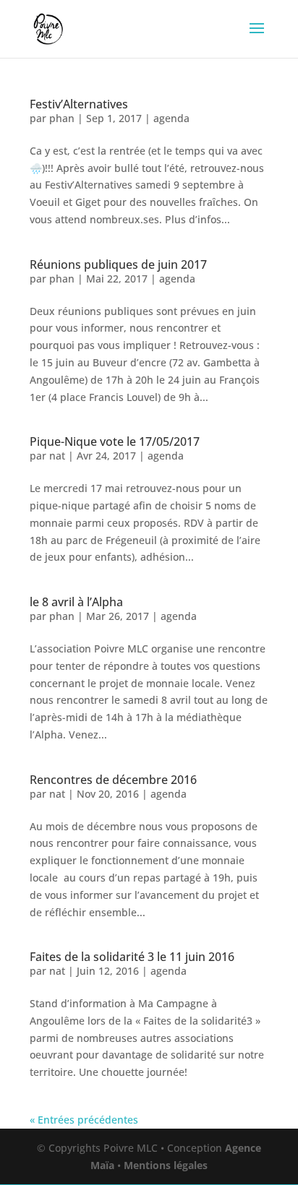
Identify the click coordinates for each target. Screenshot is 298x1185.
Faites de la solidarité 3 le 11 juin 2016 (132, 957)
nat (57, 455)
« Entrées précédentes (84, 1119)
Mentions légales (166, 1165)
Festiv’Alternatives (79, 104)
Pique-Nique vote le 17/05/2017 (115, 441)
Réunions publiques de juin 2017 (118, 264)
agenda (171, 118)
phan (61, 118)
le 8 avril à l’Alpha (76, 602)
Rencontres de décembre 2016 (113, 780)
